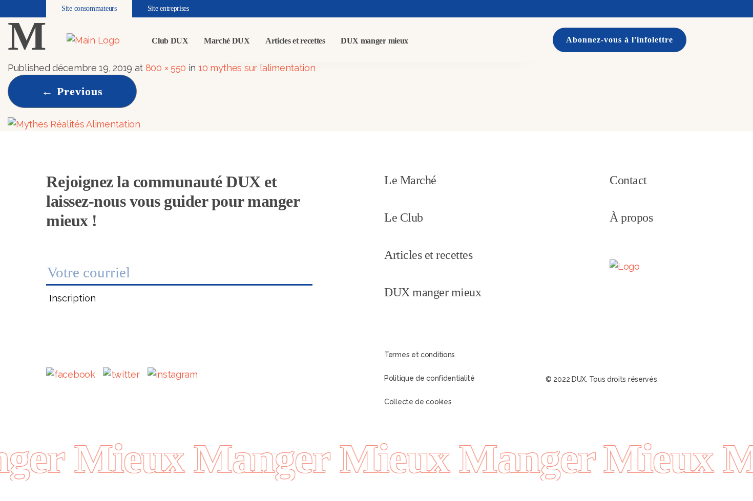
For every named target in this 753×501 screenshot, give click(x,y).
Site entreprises (168, 8)
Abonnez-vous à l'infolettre (619, 39)
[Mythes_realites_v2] (74, 123)
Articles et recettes (295, 40)
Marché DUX (227, 40)
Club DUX (170, 40)
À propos (631, 217)
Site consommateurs (89, 8)
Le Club (403, 217)
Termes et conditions (419, 355)
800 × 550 (165, 67)
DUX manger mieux (374, 40)
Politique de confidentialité (429, 378)
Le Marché (410, 180)
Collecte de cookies (417, 402)
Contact (628, 180)
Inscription (72, 298)
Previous (72, 91)
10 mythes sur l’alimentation (257, 67)
